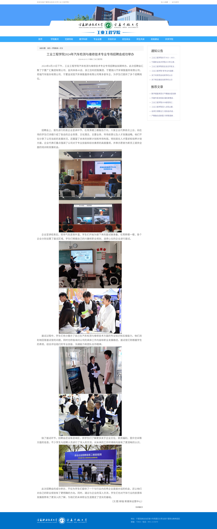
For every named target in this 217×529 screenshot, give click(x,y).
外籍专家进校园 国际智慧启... (163, 98)
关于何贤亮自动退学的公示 (162, 75)
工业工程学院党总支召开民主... (163, 66)
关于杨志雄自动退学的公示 (162, 80)
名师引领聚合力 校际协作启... (163, 111)
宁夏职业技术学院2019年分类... (163, 62)
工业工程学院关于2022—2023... (163, 58)
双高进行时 (40, 45)
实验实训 (112, 39)
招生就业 (126, 39)
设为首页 (175, 2)
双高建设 (155, 39)
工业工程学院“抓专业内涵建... (163, 71)
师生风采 (141, 39)
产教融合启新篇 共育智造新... (163, 116)
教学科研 (83, 39)
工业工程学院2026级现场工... (162, 102)
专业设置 (98, 39)
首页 (40, 39)
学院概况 (55, 39)
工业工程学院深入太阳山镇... (162, 107)
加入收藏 (164, 2)
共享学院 (169, 39)
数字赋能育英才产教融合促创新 (163, 94)
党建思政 (69, 39)
